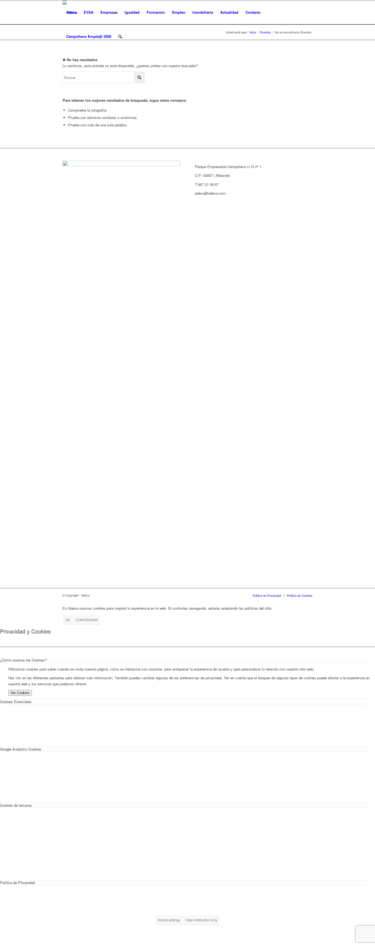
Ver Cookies (20, 693)
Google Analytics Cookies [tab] (20, 749)
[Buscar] (120, 36)
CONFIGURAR (86, 619)
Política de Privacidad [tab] (17, 882)
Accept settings (169, 919)
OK (67, 619)
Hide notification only (201, 919)
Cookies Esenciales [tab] (16, 701)
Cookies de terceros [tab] (16, 805)
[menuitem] (71, 12)
